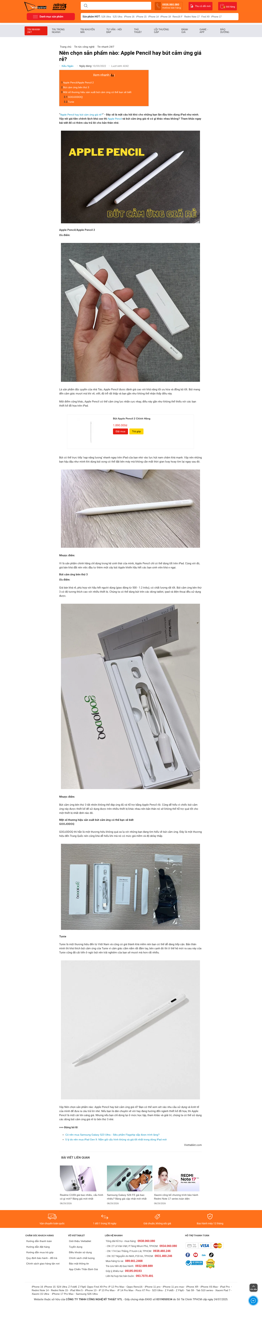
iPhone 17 (216, 16)
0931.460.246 (163, 1255)
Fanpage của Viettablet (188, 1255)
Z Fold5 (169, 1290)
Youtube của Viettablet (196, 1255)
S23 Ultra (157, 1290)
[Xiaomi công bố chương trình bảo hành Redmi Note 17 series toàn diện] (177, 1178)
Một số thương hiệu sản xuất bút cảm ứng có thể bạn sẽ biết (97, 92)
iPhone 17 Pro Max (62, 1293)
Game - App (204, 31)
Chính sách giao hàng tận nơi (43, 1263)
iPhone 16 (129, 16)
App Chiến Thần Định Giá (83, 1269)
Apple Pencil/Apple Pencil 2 (78, 82)
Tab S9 (190, 1290)
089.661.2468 (134, 1260)
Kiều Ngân (68, 66)
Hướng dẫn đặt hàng (38, 1246)
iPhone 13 (90, 1290)
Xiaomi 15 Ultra (40, 1293)
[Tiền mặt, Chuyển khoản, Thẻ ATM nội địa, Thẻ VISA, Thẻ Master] (204, 1245)
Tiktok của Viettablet (212, 1255)
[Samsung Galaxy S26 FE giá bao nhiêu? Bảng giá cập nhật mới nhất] (130, 1178)
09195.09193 (133, 1270)
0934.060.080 (168, 1245)
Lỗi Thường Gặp (161, 31)
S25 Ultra (117, 16)
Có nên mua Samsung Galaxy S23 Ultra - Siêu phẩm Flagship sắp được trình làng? (112, 1134)
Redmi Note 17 (192, 16)
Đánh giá (184, 31)
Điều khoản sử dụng (80, 1252)
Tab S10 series (204, 1290)
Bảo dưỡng (224, 31)
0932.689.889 (144, 1265)
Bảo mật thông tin (79, 1263)
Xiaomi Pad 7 (222, 1290)
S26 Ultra (106, 16)
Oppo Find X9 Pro (97, 1286)
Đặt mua (120, 431)
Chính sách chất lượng (82, 1258)
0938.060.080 (171, 6)
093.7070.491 (144, 1275)
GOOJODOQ (75, 97)
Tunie (71, 101)
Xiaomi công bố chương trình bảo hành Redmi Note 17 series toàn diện (176, 1196)
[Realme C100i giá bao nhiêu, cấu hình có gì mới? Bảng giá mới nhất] (83, 1178)
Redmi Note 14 (40, 1290)
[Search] (85, 6)
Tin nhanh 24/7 (33, 31)
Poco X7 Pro (143, 1290)
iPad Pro (225, 1286)
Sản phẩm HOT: (92, 16)
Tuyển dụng (75, 1246)
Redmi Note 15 (59, 1290)
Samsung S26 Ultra (87, 1293)
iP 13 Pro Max (107, 1290)
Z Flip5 (180, 1290)
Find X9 (205, 16)
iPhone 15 (141, 16)
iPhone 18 (165, 16)
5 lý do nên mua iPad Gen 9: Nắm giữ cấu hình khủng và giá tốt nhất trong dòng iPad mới (116, 1139)
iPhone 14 (153, 16)
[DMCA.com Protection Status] (209, 1263)
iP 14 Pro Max (125, 1290)
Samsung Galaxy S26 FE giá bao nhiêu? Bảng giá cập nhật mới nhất (127, 1196)
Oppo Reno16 (134, 1286)
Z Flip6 (82, 1286)
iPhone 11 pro (152, 1286)
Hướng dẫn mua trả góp (39, 1252)
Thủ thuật (138, 31)
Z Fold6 (72, 1286)
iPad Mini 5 (76, 1290)
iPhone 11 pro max (173, 1286)
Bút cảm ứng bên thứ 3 (76, 87)
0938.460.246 (162, 1250)
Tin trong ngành (58, 31)
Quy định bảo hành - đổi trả (41, 1258)
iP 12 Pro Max (116, 1286)
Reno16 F (178, 16)
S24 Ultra (62, 1286)
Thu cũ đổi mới (203, 6)
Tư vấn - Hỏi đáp (114, 31)
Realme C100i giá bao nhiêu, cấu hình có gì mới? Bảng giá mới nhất (81, 1196)
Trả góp (136, 431)
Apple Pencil (115, 118)
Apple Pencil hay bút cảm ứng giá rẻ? (81, 114)
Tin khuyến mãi (87, 31)
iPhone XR (192, 1286)
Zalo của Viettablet (204, 1255)
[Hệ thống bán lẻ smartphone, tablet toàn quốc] (36, 6)
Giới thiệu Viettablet (80, 1241)
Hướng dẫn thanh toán (39, 1241)
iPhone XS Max (209, 1286)
